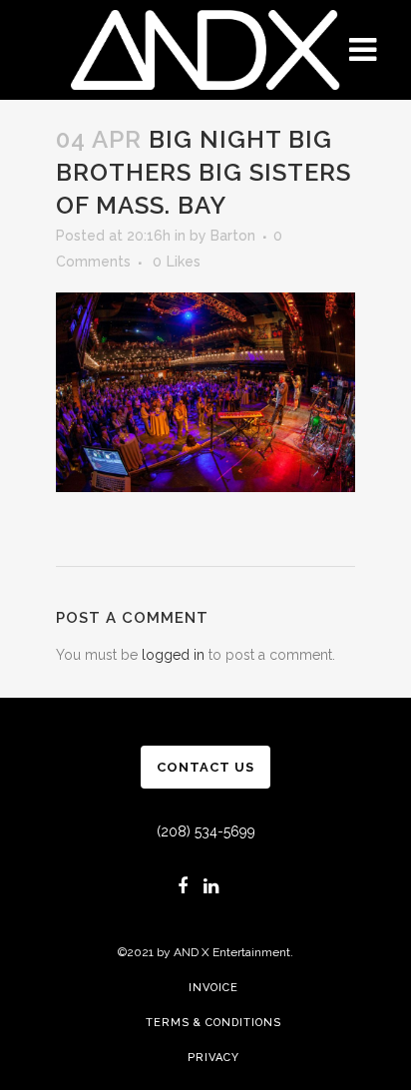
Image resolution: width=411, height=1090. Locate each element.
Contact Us (205, 767)
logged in (173, 655)
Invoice (213, 987)
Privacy (213, 1057)
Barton (232, 236)
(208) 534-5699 (206, 831)
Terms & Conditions (213, 1022)
